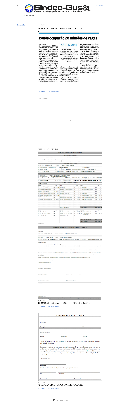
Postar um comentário (53, 306)
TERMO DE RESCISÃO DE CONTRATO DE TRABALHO (65, 302)
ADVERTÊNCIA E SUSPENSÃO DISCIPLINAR (60, 384)
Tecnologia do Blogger (62, 400)
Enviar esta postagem (53, 91)
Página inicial (30, 16)
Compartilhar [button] (21, 25)
